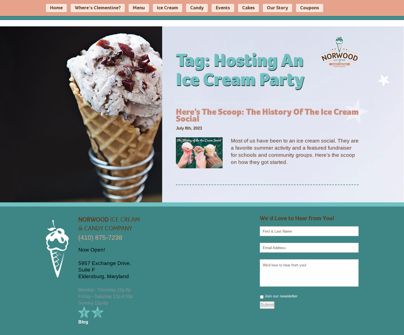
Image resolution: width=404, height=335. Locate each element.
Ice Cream (167, 7)
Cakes (248, 7)
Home (56, 7)
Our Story (277, 7)
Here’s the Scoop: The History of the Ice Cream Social (267, 115)
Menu (139, 7)
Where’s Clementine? (98, 7)
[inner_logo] (339, 50)
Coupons (309, 7)
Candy (197, 7)
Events (223, 7)
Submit (267, 305)
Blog (83, 322)
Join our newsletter (281, 296)
